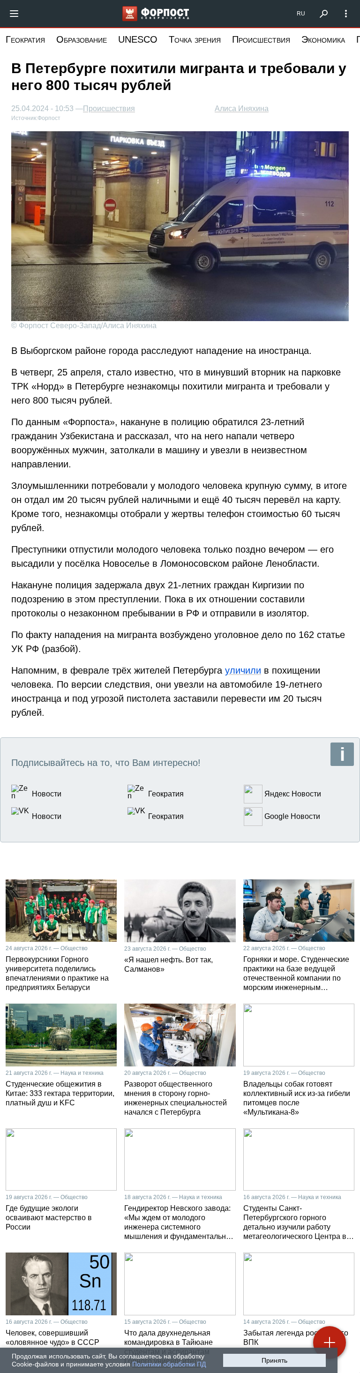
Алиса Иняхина (242, 109)
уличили (243, 670)
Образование (81, 39)
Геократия (25, 39)
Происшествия (261, 39)
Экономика (323, 39)
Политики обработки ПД (169, 1364)
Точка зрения (195, 39)
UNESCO (138, 39)
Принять (274, 1360)
